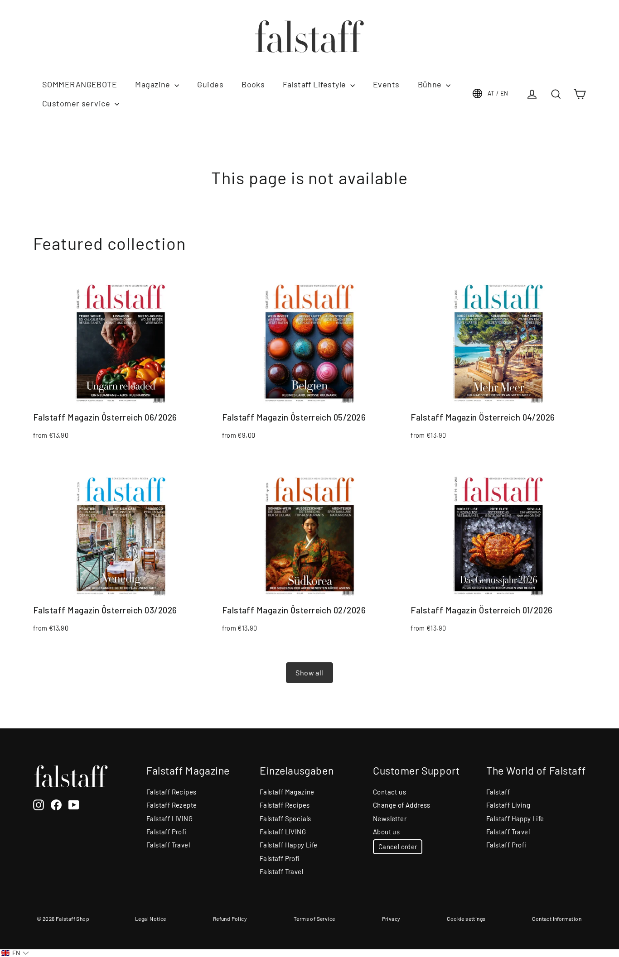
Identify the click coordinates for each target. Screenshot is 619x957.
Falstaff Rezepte (171, 805)
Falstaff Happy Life (289, 845)
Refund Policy (230, 918)
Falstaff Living (508, 805)
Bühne (431, 84)
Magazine (153, 84)
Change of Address (401, 805)
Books (253, 84)
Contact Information (556, 918)
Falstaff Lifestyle (315, 84)
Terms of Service (314, 918)
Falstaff (498, 792)
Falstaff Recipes (171, 792)
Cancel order (397, 846)
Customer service (77, 103)
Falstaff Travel (168, 845)
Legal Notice (150, 918)
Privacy (391, 918)
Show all (309, 672)
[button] (15, 953)
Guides (210, 84)
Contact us (389, 792)
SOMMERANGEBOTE (79, 84)
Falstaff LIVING (169, 818)
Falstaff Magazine (287, 792)
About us (386, 832)
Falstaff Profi (166, 832)
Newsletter (389, 818)
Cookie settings (466, 918)
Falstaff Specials (285, 818)
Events (386, 84)
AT (498, 93)
